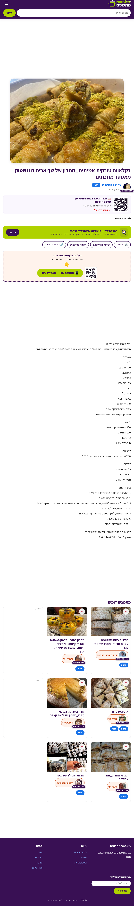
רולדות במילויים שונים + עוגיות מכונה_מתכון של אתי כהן (111, 644)
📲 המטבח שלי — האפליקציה (60, 273)
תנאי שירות (37, 867)
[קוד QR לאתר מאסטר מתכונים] (91, 273)
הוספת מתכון (81, 862)
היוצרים (83, 857)
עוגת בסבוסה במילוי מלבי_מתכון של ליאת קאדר (67, 713)
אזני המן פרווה (119, 711)
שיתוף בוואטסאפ (101, 244)
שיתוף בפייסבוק (78, 244)
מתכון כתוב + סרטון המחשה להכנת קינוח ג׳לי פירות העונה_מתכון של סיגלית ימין (67, 645)
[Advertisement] (67, 52)
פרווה (123, 665)
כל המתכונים (80, 852)
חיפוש (9, 13)
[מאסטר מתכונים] (120, 3)
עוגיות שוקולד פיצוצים (71, 775)
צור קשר (38, 857)
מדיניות (39, 862)
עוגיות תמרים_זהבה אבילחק (116, 777)
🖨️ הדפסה (122, 244)
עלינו (40, 852)
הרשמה (122, 891)
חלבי (96, 184)
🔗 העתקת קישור (54, 244)
